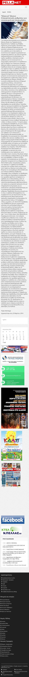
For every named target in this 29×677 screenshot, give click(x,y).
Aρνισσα (4, 637)
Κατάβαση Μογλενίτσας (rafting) (9, 591)
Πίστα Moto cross (6, 589)
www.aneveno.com (5, 667)
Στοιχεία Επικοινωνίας (8, 674)
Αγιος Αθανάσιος (5, 609)
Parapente (4, 587)
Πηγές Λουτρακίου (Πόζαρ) (8, 654)
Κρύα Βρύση (4, 631)
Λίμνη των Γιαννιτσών (6, 611)
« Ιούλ (4, 342)
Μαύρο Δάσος (5, 656)
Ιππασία (4, 586)
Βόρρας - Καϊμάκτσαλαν (7, 644)
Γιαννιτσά (4, 627)
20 (13, 338)
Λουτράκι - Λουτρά (6, 648)
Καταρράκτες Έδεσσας (7, 646)
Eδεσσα (3, 639)
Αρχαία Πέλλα (5, 623)
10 (3, 336)
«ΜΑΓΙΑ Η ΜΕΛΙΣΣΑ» (11, 543)
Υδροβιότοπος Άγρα (6, 650)
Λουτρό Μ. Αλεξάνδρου (7, 607)
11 (6, 336)
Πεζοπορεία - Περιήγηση (7, 580)
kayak (3, 583)
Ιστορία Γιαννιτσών (6, 601)
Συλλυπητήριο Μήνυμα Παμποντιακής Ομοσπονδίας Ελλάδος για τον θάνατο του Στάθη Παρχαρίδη (14, 553)
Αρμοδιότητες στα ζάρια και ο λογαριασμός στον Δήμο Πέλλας (12, 558)
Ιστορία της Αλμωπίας (7, 603)
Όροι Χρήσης (19, 669)
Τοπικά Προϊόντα (6, 625)
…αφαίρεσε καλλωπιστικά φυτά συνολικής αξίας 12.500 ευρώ (12, 562)
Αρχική (4, 12)
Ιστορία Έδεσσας (5, 599)
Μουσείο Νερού (5, 605)
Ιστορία (3, 621)
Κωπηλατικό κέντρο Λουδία (8, 578)
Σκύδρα (3, 633)
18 (6, 338)
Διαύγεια (5, 669)
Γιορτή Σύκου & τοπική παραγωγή (15, 549)
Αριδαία (3, 635)
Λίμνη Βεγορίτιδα (5, 652)
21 (16, 338)
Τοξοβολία (4, 582)
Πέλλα (3, 629)
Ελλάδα (9, 12)
